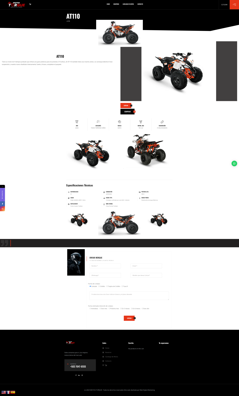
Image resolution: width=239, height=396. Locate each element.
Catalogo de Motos (128, 4)
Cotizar (224, 5)
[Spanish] (13, 392)
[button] (234, 163)
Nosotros (116, 4)
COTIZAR (129, 318)
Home (108, 4)
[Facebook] (2, 203)
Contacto (140, 4)
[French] (8, 392)
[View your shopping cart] (30, 5)
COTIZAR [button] (126, 105)
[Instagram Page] (2, 208)
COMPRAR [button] (127, 111)
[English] (3, 392)
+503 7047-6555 (78, 366)
